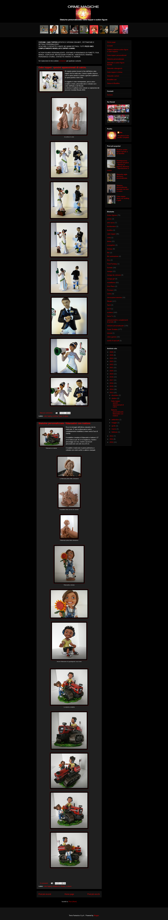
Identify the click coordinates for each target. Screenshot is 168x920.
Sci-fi (109, 309)
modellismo (56, 886)
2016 (112, 383)
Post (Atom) (73, 901)
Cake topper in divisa (114, 72)
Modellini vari (112, 79)
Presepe (110, 290)
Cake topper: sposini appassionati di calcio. (62, 67)
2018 (112, 377)
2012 (112, 436)
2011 (111, 439)
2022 (112, 364)
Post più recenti (45, 894)
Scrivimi (110, 95)
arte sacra (110, 223)
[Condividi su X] (65, 413)
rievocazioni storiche (114, 297)
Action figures (112, 215)
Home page (69, 894)
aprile (114, 426)
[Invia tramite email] (61, 413)
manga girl (111, 279)
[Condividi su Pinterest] (69, 413)
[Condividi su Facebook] (67, 413)
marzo (114, 429)
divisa (109, 241)
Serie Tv (110, 316)
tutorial (109, 333)
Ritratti (63, 886)
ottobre (114, 398)
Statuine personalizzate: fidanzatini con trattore (64, 423)
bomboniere (111, 226)
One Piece (111, 286)
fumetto (110, 267)
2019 (112, 374)
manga (109, 271)
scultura (55, 416)
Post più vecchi (93, 894)
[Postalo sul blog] (63, 413)
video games (111, 337)
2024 (112, 358)
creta (109, 237)
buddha (110, 230)
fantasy (109, 249)
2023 (112, 361)
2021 (112, 367)
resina (109, 294)
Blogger (96, 915)
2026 (112, 352)
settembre (115, 419)
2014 (112, 389)
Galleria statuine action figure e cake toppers (117, 50)
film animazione (112, 256)
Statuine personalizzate (115, 59)
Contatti (110, 46)
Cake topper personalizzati (116, 55)
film (108, 253)
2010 (112, 442)
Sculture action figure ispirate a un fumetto (122, 151)
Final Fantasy (112, 264)
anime (109, 219)
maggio (114, 423)
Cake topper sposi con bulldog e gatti (123, 198)
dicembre (115, 395)
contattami (62, 61)
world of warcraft (113, 341)
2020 (112, 371)
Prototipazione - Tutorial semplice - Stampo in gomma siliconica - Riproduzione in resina (118, 165)
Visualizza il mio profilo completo (123, 136)
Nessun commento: (46, 413)
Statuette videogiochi (114, 68)
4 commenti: (44, 883)
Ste (121, 132)
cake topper (47, 416)
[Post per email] (56, 413)
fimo (108, 260)
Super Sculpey (63, 416)
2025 (112, 355)
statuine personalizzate (115, 326)
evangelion (111, 245)
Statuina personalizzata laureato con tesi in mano (123, 188)
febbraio (115, 432)
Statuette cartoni (113, 76)
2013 (112, 392)
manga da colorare (114, 275)
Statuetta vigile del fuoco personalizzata (122, 176)
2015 (112, 386)
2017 (112, 380)
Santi (109, 305)
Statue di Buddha (113, 83)
